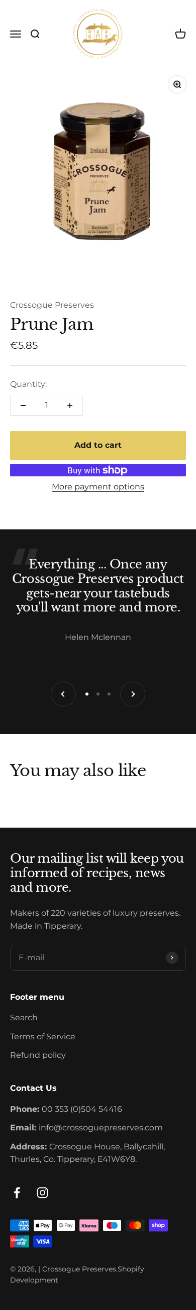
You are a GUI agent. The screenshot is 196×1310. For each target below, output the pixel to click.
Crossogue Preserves (52, 305)
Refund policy (38, 1055)
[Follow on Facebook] (17, 1192)
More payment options (98, 486)
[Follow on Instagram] (42, 1192)
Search (24, 1017)
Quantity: (28, 384)
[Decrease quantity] (23, 405)
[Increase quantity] (69, 405)
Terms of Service (42, 1036)
